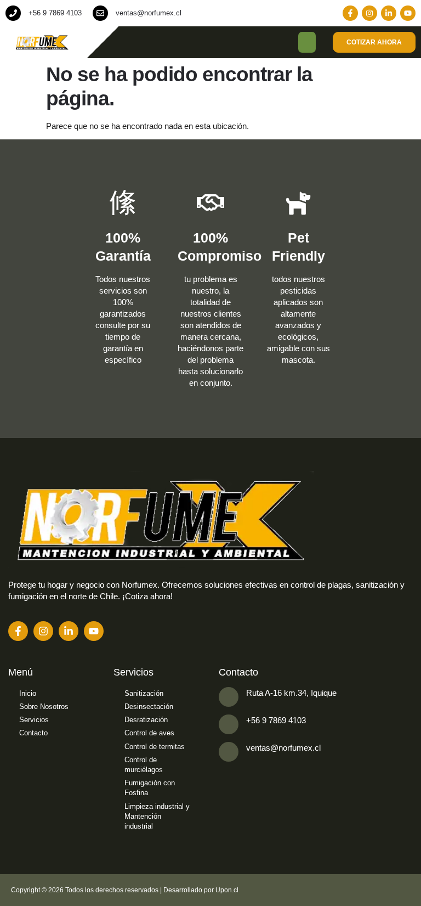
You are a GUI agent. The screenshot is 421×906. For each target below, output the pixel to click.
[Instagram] (369, 13)
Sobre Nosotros (44, 706)
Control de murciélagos (143, 765)
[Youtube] (408, 13)
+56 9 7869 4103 (55, 13)
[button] (307, 42)
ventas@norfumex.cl (148, 13)
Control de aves (149, 733)
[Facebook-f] (350, 13)
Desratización (146, 720)
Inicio (27, 693)
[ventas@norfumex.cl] (100, 13)
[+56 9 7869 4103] (13, 13)
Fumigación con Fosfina (149, 788)
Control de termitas (154, 746)
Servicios (34, 720)
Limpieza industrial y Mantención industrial (157, 816)
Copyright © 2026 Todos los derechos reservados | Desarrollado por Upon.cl (124, 890)
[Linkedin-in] (388, 13)
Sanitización (143, 693)
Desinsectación (148, 706)
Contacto (33, 733)
